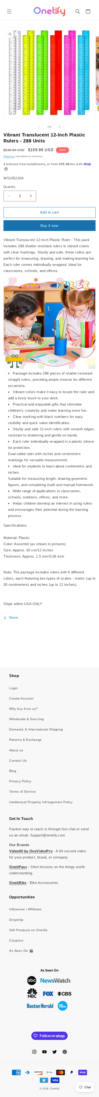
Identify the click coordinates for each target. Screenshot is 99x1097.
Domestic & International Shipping (36, 729)
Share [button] (13, 617)
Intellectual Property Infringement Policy (41, 802)
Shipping (8, 156)
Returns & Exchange (25, 740)
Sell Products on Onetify (28, 930)
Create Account (21, 698)
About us (16, 750)
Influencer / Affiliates (25, 909)
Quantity (9, 187)
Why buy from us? (23, 709)
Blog (12, 771)
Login (13, 688)
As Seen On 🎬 (21, 951)
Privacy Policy (20, 781)
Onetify (54, 1088)
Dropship (16, 920)
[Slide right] (60, 127)
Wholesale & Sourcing (26, 719)
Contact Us (18, 760)
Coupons (16, 940)
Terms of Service (22, 791)
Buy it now (49, 226)
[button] (9, 11)
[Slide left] (39, 127)
